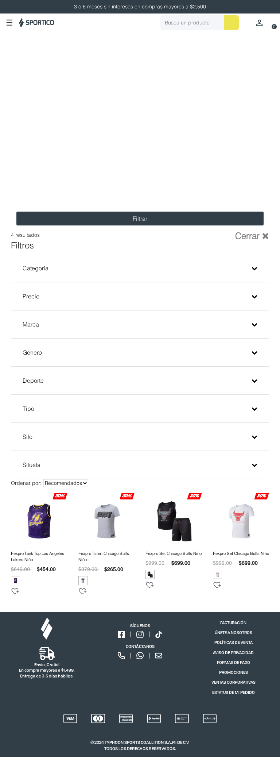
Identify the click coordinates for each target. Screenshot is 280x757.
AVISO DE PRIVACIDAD (233, 652)
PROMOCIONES (233, 672)
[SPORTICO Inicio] (36, 22)
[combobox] (199, 22)
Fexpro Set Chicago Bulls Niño (173, 553)
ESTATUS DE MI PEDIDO (233, 692)
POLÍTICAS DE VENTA (233, 642)
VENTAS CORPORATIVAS (233, 682)
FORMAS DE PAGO (233, 662)
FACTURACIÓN (233, 622)
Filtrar (140, 218)
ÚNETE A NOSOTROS (233, 632)
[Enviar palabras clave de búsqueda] (231, 22)
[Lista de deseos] (15, 591)
